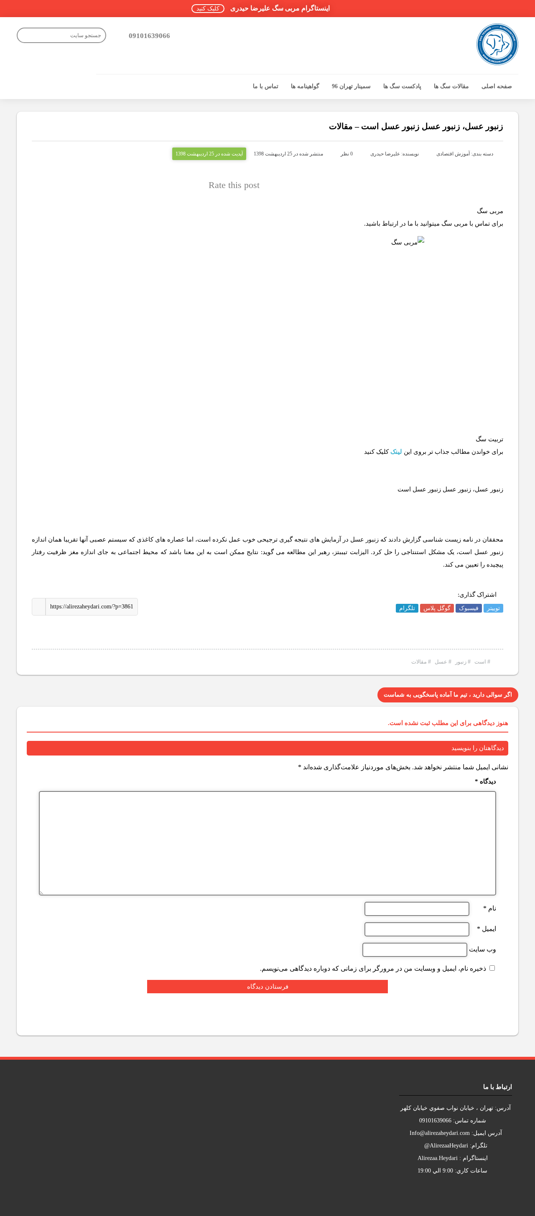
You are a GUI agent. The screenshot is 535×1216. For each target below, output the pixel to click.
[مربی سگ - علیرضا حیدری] (497, 44)
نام (489, 908)
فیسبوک (469, 608)
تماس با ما (265, 86)
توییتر (493, 608)
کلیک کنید (207, 8)
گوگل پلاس (437, 608)
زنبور (460, 662)
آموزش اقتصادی (453, 154)
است (480, 662)
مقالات (419, 662)
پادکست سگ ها (402, 86)
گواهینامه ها (305, 86)
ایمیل (486, 929)
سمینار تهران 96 (351, 86)
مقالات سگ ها (451, 86)
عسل (441, 662)
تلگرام (407, 608)
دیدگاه (485, 781)
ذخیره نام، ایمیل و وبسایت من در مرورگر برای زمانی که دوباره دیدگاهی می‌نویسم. (373, 968)
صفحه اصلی (497, 86)
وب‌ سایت (482, 949)
